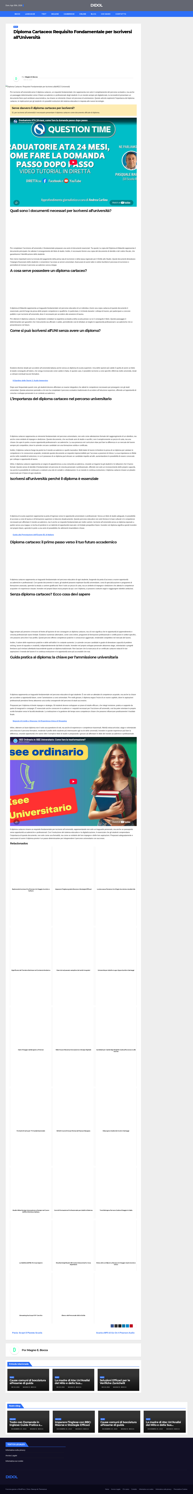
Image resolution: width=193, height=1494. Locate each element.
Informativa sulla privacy (15, 1450)
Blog (93, 14)
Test (44, 14)
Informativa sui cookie (14, 1461)
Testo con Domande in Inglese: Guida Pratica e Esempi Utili (24, 1425)
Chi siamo (106, 14)
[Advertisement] (73, 58)
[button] (186, 14)
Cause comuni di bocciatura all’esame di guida (28, 1382)
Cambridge (69, 14)
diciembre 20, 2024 (19, 1429)
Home (107, 1489)
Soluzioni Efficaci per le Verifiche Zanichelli (115, 1382)
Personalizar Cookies (180, 1489)
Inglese (55, 14)
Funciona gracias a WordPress (16, 1489)
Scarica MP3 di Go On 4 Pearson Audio (115, 1333)
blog (15, 26)
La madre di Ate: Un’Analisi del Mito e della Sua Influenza (72, 1383)
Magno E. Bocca (31, 77)
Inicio (17, 14)
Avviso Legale (11, 1456)
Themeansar (43, 1489)
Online (82, 14)
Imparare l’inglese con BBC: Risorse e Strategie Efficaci (73, 1424)
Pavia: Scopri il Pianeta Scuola (27, 1333)
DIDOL (96, 5)
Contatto (120, 14)
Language (30, 14)
